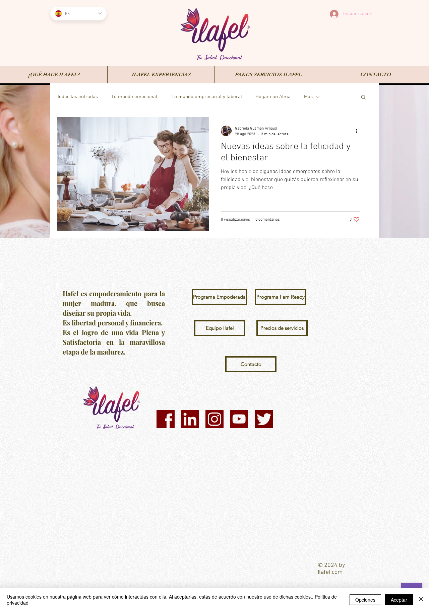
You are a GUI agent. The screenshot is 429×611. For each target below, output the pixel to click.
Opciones (365, 599)
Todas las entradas (77, 97)
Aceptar (399, 599)
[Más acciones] (359, 131)
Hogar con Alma (273, 97)
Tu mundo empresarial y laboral (207, 97)
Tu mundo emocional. (134, 97)
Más (308, 97)
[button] (363, 97)
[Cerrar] (421, 600)
